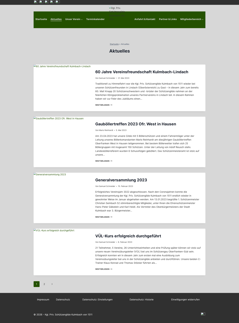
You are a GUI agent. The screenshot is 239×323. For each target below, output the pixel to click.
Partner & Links (168, 19)
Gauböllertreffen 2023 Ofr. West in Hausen (135, 124)
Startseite (41, 19)
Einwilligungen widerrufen (185, 299)
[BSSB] (52, 2)
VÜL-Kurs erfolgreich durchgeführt (128, 236)
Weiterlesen (103, 105)
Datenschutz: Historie (142, 299)
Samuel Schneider (107, 78)
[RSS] (36, 2)
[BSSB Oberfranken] (47, 2)
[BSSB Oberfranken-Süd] (41, 2)
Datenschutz (63, 299)
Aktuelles (56, 19)
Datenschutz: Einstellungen (97, 299)
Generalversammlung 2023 (121, 180)
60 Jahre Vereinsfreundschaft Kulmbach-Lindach (141, 72)
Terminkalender (95, 19)
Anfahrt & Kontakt (144, 19)
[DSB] (57, 2)
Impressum (43, 299)
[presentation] (62, 84)
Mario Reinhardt (106, 130)
